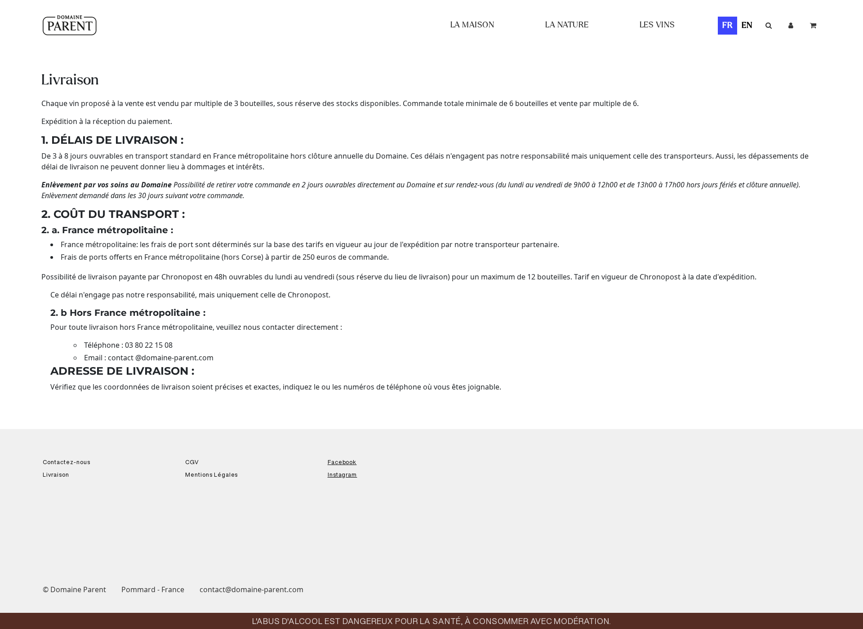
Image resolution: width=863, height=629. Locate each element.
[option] (747, 26)
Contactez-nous (66, 462)
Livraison (56, 475)
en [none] (747, 26)
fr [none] (727, 26)
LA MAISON (472, 25)
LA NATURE (567, 25)
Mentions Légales (211, 475)
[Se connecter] (791, 25)
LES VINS (657, 25)
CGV (192, 462)
